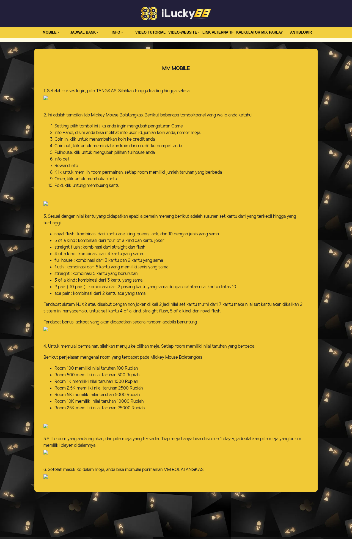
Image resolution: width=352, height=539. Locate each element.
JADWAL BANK (83, 32)
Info (116, 32)
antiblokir (301, 32)
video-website (182, 32)
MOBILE (50, 32)
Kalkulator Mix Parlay (259, 32)
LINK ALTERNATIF (217, 32)
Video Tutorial (150, 32)
